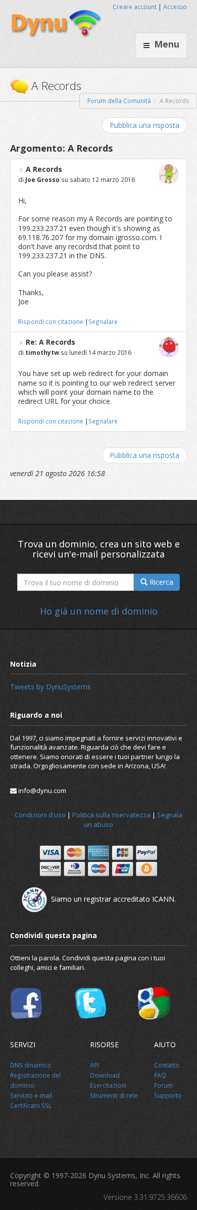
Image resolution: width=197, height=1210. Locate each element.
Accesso (175, 7)
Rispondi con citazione (50, 321)
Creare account (135, 7)
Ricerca (160, 582)
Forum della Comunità (119, 101)
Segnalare (103, 321)
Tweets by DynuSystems (50, 686)
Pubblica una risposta (144, 125)
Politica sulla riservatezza (111, 814)
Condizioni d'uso (40, 814)
